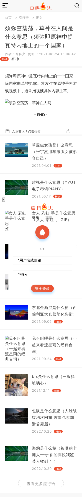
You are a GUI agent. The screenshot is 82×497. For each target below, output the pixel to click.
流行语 (24, 17)
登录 (35, 217)
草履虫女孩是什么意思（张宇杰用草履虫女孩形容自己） (54, 151)
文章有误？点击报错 (26, 131)
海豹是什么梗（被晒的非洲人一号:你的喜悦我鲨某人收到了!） (54, 455)
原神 (15, 59)
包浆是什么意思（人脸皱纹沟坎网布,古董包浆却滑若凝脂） (54, 417)
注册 (49, 217)
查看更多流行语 (41, 483)
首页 (8, 17)
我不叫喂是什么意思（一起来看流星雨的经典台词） (54, 345)
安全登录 (42, 288)
